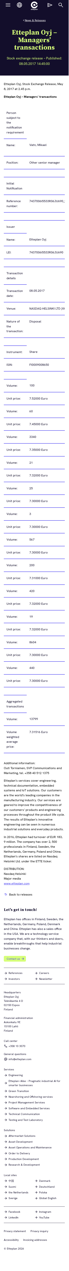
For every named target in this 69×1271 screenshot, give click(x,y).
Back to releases (20, 894)
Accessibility (11, 1240)
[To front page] (34, 6)
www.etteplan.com (17, 883)
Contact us (13, 958)
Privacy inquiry (39, 1231)
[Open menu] (8, 5)
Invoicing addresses (35, 1240)
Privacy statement (15, 1231)
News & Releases (35, 20)
